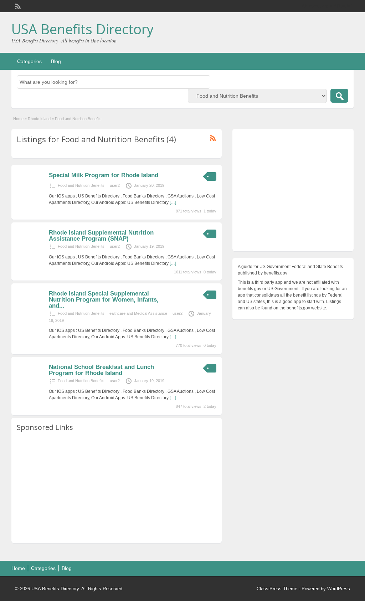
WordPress (338, 588)
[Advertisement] (116, 488)
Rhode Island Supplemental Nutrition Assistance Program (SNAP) (101, 235)
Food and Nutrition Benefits (81, 185)
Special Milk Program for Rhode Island (103, 175)
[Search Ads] (339, 96)
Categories (29, 61)
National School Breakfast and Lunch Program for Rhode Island (101, 370)
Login (344, 6)
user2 (115, 185)
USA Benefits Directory (82, 29)
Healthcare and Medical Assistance (137, 313)
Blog (56, 61)
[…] (173, 202)
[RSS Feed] (17, 6)
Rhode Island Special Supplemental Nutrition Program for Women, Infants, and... (104, 299)
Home (18, 119)
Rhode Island (39, 119)
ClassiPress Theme (277, 588)
